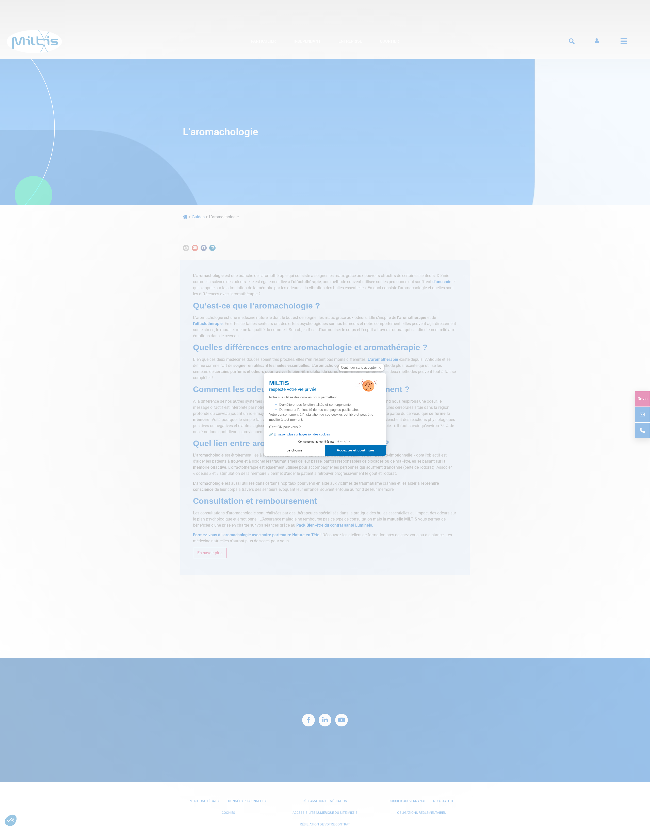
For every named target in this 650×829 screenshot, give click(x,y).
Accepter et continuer (355, 450)
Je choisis (294, 450)
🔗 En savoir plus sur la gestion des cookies (299, 434)
